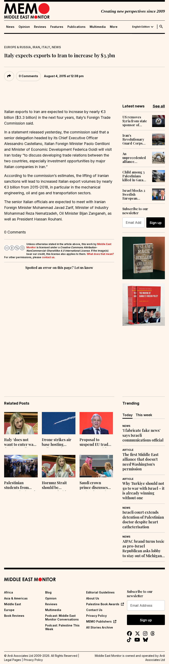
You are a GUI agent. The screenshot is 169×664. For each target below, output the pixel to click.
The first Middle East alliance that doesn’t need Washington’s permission (140, 461)
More (113, 26)
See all (159, 106)
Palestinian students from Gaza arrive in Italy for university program (20, 485)
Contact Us (94, 610)
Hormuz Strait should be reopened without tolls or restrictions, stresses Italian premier (57, 485)
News (10, 26)
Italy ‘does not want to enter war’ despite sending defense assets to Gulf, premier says (20, 442)
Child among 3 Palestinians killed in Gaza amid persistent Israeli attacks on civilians (135, 176)
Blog (48, 592)
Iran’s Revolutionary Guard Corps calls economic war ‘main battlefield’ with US (134, 139)
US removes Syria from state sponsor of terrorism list (134, 121)
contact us (48, 257)
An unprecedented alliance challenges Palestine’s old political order (134, 158)
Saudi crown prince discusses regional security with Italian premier (94, 485)
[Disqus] (59, 327)
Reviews (40, 26)
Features (56, 26)
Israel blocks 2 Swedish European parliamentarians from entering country (135, 194)
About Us (92, 598)
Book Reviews (14, 615)
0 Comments (28, 76)
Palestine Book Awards (102, 604)
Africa (8, 592)
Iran (36, 47)
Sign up (156, 223)
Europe (9, 610)
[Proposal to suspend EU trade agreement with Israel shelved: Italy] (96, 423)
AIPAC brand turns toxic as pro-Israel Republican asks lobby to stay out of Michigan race (143, 548)
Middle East (12, 604)
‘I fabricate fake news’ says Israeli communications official (142, 435)
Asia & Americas (16, 598)
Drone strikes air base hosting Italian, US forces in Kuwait (56, 442)
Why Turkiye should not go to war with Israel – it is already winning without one (143, 490)
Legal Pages (12, 660)
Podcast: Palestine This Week (62, 627)
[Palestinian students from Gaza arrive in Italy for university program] (21, 466)
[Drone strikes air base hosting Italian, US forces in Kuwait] (58, 423)
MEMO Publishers (99, 621)
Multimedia (98, 26)
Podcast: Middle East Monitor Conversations (62, 617)
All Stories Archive (99, 627)
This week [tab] (144, 415)
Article (128, 449)
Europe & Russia (17, 47)
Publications (76, 26)
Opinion (24, 26)
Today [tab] (127, 415)
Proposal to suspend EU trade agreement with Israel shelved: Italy (95, 442)
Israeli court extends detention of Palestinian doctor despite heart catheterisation (143, 519)
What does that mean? (100, 253)
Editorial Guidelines (100, 592)
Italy (46, 47)
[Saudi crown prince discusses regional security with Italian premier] (96, 466)
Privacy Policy (96, 615)
